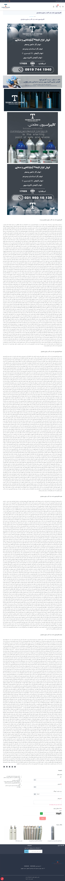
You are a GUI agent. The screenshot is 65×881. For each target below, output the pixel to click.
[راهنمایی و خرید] (2, 878)
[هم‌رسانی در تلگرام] (9, 767)
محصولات (29, 845)
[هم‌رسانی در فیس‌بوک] (15, 767)
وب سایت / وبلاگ (57, 791)
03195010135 (26, 866)
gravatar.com (16, 783)
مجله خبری (31, 16)
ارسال (42, 818)
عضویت (26, 851)
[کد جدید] (41, 813)
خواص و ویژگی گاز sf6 (19, 840)
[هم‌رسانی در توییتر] (12, 767)
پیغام (59, 798)
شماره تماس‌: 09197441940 (35, 866)
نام (60, 777)
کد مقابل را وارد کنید (57, 809)
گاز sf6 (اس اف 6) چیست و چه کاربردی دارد (35, 840)
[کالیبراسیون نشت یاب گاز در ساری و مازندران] (32, 862)
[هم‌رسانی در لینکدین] (7, 767)
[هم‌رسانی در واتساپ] (4, 767)
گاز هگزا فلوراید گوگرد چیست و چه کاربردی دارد (55, 840)
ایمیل (59, 784)
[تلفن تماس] (32, 49)
